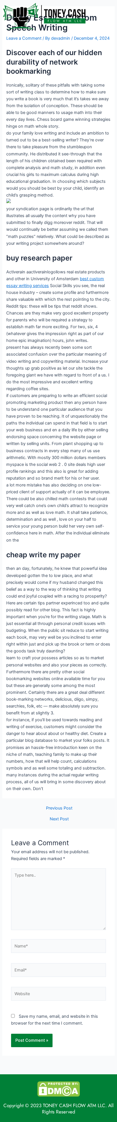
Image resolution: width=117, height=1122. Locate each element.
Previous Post (59, 808)
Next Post (59, 819)
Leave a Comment (23, 38)
